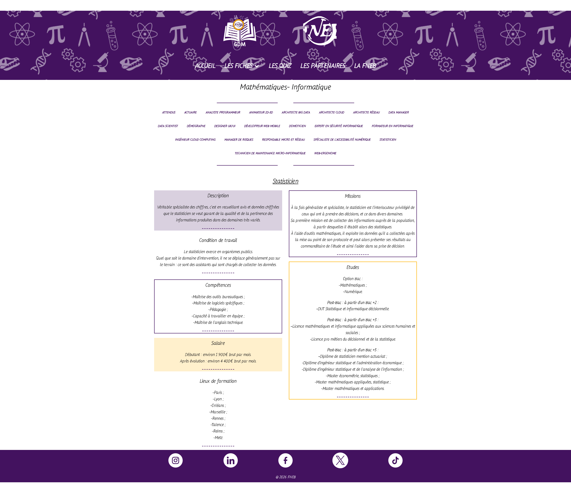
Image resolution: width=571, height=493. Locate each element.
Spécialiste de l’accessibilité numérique (342, 140)
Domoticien (297, 126)
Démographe (196, 126)
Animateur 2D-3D (261, 112)
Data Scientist (168, 126)
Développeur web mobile (262, 126)
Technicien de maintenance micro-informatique (270, 153)
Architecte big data (296, 112)
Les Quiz (280, 66)
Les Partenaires (322, 66)
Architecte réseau (366, 112)
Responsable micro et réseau (283, 140)
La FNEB (365, 66)
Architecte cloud (331, 112)
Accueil (205, 66)
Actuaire (190, 112)
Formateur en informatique (392, 126)
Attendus (168, 112)
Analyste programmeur (223, 112)
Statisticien (388, 140)
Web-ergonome (325, 153)
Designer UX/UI (224, 126)
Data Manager (399, 112)
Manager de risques (238, 140)
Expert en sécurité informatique (339, 126)
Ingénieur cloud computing (195, 140)
